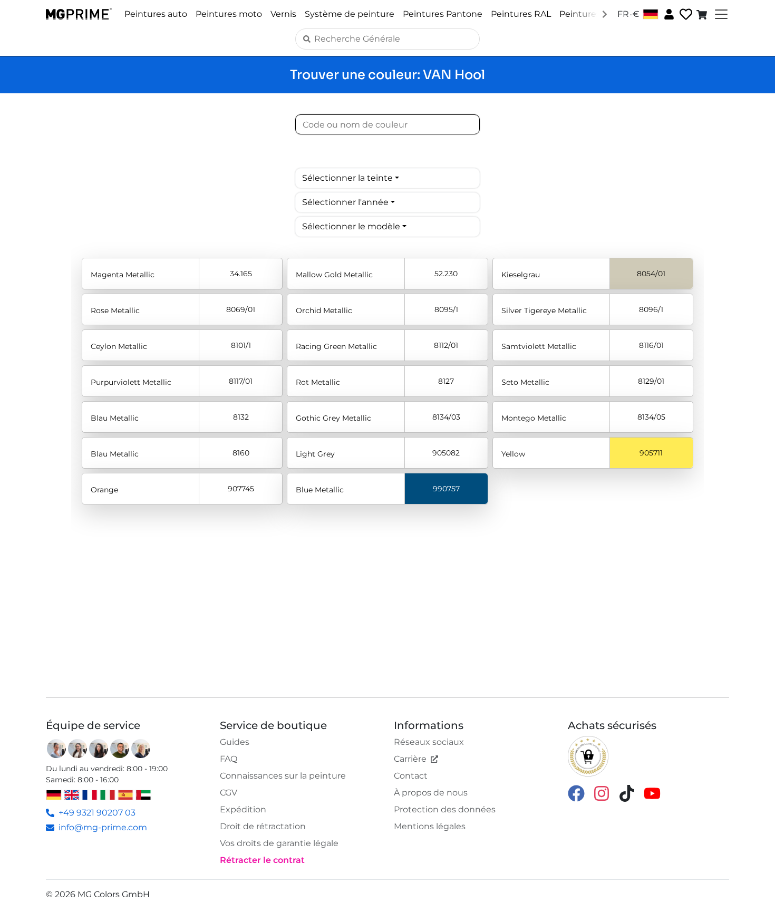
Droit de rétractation (263, 826)
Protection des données (445, 809)
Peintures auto (155, 14)
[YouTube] (652, 793)
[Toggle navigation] (720, 14)
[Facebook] (576, 793)
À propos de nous (431, 793)
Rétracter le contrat (262, 860)
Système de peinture (349, 14)
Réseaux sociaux (429, 742)
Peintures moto (229, 14)
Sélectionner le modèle (351, 226)
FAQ (228, 759)
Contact (411, 776)
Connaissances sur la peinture (283, 776)
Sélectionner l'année (345, 202)
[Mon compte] (668, 13)
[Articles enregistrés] (684, 14)
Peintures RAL (521, 14)
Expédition (243, 809)
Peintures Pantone (442, 14)
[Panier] (702, 14)
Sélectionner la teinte (347, 178)
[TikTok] (626, 793)
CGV (228, 793)
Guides (234, 742)
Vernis (283, 14)
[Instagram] (601, 793)
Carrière (410, 759)
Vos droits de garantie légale (279, 843)
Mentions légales (430, 826)
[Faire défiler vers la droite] (604, 14)
